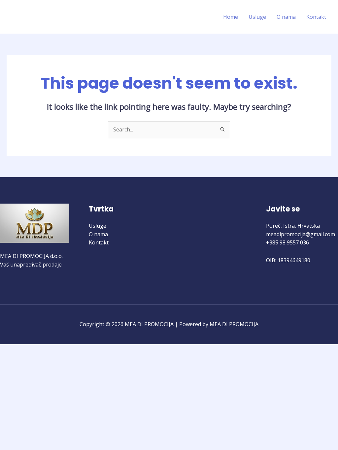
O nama (286, 16)
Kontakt (316, 16)
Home (230, 16)
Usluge (257, 16)
